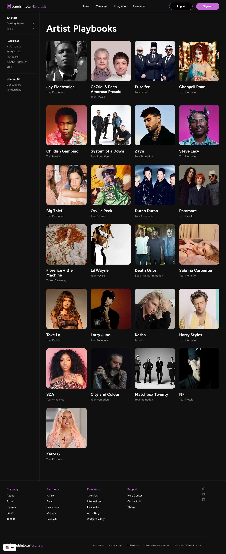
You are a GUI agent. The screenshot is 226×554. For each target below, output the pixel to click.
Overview (92, 495)
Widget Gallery (96, 519)
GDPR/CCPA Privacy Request (157, 545)
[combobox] (9, 547)
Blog (9, 66)
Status (131, 507)
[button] (139, 6)
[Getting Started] (33, 23)
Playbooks (12, 56)
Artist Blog (93, 513)
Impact (11, 518)
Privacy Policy (115, 545)
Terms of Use (97, 545)
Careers (11, 507)
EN (12, 547)
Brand (10, 513)
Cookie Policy (133, 545)
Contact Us (134, 501)
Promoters (53, 507)
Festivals (52, 519)
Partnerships (14, 89)
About (10, 495)
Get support (14, 84)
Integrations (14, 51)
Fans (49, 501)
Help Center (14, 46)
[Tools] (33, 28)
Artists (50, 495)
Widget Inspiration (17, 61)
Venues (51, 513)
